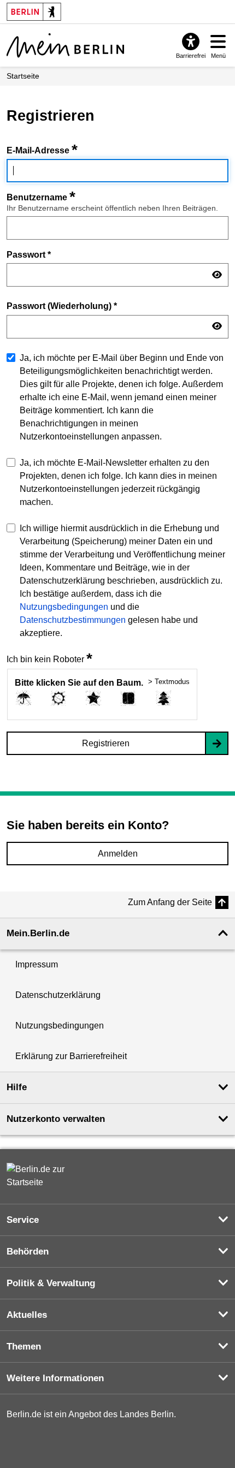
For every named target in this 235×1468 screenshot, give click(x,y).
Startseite (23, 76)
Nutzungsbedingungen (64, 606)
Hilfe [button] (17, 1087)
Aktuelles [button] (27, 1315)
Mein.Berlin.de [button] (38, 933)
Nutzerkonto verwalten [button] (56, 1119)
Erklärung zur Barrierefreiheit (71, 1056)
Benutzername (41, 197)
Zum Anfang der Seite (170, 902)
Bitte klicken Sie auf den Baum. (79, 682)
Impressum (36, 964)
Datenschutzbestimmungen (73, 620)
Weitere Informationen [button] (55, 1378)
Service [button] (23, 1220)
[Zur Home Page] (65, 45)
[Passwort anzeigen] (217, 275)
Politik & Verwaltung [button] (51, 1283)
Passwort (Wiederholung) (62, 306)
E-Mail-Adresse (42, 150)
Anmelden (118, 853)
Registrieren (106, 743)
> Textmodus (169, 681)
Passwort (29, 254)
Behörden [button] (28, 1251)
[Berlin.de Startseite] (39, 1176)
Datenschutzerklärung (58, 995)
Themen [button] (24, 1346)
